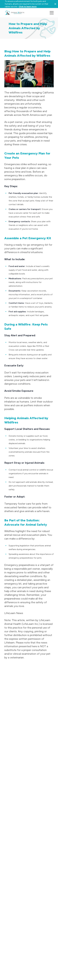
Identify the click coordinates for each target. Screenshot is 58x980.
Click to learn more (28, 6)
